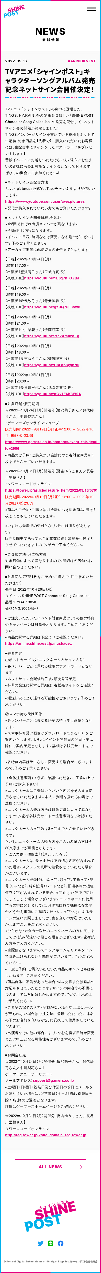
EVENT (90, 61)
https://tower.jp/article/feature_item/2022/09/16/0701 (51, 490)
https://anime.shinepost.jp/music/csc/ (39, 643)
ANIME (76, 61)
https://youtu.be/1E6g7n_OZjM (51, 278)
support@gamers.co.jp (53, 1080)
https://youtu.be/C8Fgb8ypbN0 (51, 364)
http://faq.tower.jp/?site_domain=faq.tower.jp (45, 1135)
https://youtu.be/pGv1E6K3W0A (52, 393)
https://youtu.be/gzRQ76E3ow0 (52, 307)
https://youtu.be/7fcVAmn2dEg (51, 335)
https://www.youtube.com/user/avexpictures (45, 201)
